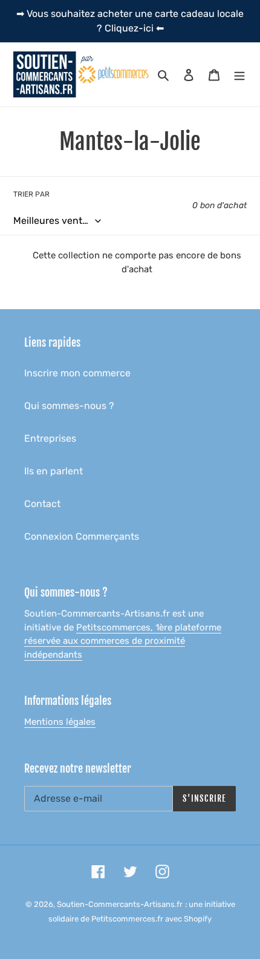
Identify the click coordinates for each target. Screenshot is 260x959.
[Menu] (239, 74)
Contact (42, 503)
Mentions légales (60, 721)
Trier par (31, 194)
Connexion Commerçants (81, 536)
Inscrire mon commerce (77, 373)
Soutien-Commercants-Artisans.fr (120, 904)
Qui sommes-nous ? (69, 405)
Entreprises (50, 438)
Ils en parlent (53, 471)
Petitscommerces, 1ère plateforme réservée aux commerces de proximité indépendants (122, 641)
